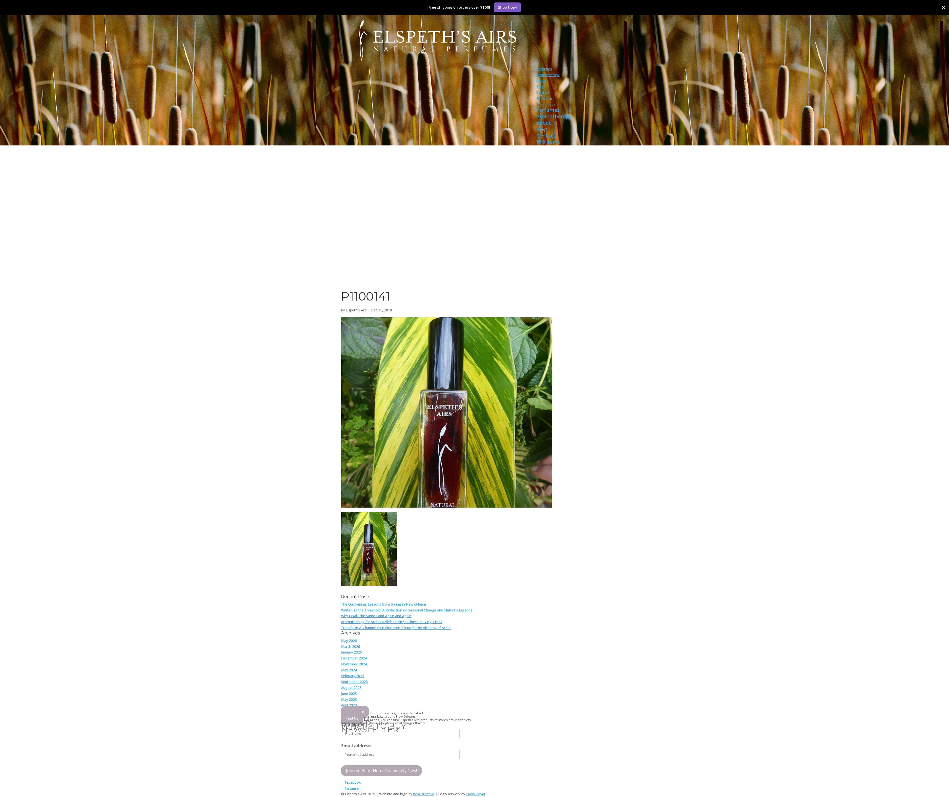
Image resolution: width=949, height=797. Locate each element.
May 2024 (349, 670)
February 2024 (352, 675)
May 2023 (349, 699)
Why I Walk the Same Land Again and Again (376, 615)
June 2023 (349, 693)
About (541, 80)
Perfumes (544, 69)
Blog (540, 86)
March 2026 (350, 646)
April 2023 (349, 705)
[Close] (943, 7)
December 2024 (354, 658)
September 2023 (354, 681)
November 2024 (354, 664)
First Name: (353, 724)
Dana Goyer (475, 794)
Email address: (356, 746)
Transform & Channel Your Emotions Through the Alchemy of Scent (396, 627)
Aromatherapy (548, 74)
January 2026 (351, 652)
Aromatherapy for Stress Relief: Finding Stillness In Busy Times (391, 621)
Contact (542, 92)
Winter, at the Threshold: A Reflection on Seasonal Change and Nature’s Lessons (406, 610)
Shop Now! (507, 7)
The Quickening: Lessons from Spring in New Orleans (384, 604)
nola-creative (423, 794)
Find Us (352, 718)
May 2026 (349, 640)
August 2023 (351, 687)
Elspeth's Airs (356, 310)
